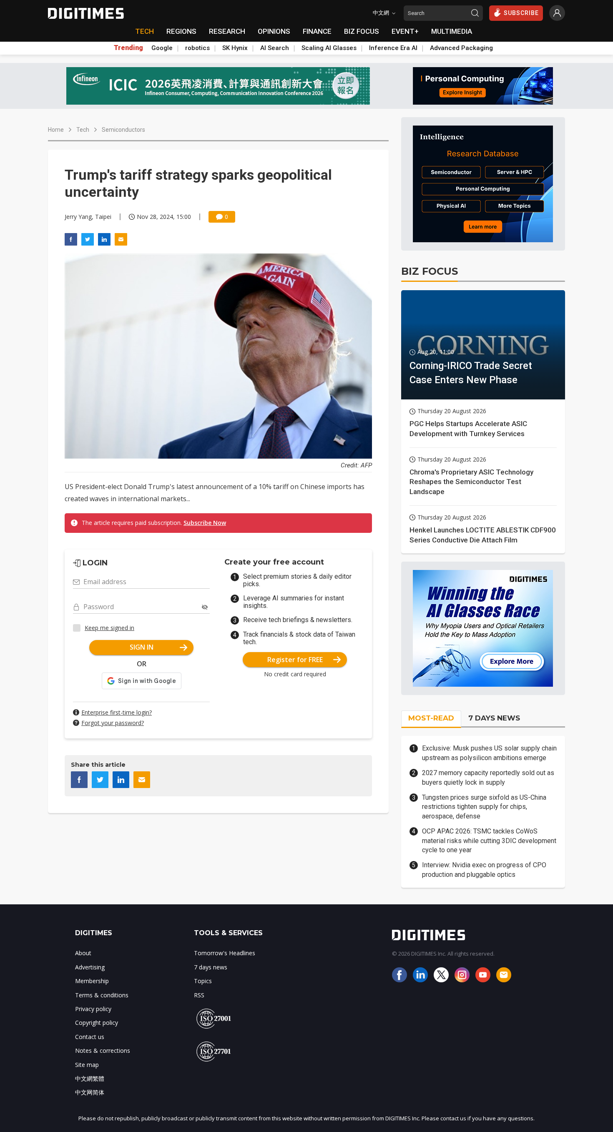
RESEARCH (227, 31)
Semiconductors (123, 129)
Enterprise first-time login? (116, 712)
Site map (87, 1065)
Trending (128, 48)
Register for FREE (295, 659)
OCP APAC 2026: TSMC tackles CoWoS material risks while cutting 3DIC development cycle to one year (489, 840)
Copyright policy (96, 1023)
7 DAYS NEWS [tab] (494, 718)
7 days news (210, 967)
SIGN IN (141, 647)
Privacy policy (93, 1009)
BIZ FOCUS (361, 31)
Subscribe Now (204, 523)
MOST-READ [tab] (431, 718)
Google (162, 48)
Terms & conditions (101, 995)
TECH (144, 31)
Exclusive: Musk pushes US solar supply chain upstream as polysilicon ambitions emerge (489, 752)
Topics (203, 981)
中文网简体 (89, 1092)
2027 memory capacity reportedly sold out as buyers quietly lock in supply (488, 777)
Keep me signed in (109, 628)
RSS (199, 995)
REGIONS (181, 31)
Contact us (89, 1037)
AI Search (274, 48)
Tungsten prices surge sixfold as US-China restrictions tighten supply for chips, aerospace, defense (484, 806)
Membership (92, 981)
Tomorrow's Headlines (224, 953)
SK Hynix (235, 48)
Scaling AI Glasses (329, 48)
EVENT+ (405, 31)
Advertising (90, 967)
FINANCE (317, 31)
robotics (197, 48)
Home (56, 129)
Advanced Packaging (461, 48)
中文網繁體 (89, 1078)
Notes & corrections (102, 1050)
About (83, 953)
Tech (82, 129)
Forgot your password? (112, 723)
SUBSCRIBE (521, 13)
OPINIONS (274, 31)
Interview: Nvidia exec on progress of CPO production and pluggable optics (484, 869)
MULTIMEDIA (451, 31)
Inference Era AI (393, 48)
